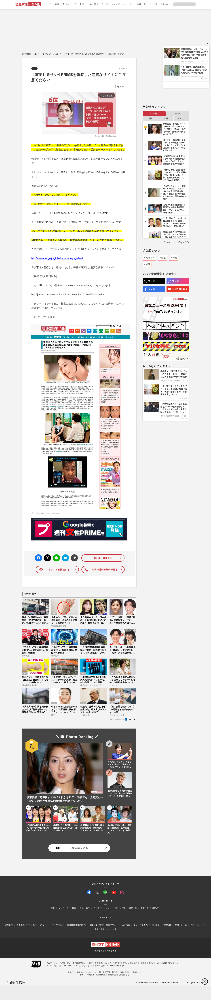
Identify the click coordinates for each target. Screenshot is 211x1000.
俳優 (175, 257)
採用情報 (167, 925)
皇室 (82, 4)
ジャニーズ (63, 908)
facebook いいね (38, 557)
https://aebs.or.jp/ (117, 966)
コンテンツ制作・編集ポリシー (104, 925)
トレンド (115, 4)
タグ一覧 (153, 4)
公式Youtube (179, 289)
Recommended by (117, 719)
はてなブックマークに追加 (65, 557)
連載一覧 (141, 4)
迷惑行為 (150, 257)
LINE (55, 555)
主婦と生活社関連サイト (106, 950)
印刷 (122, 86)
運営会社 (9, 925)
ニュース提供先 (140, 925)
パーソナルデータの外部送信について (69, 925)
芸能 (57, 4)
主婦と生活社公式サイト (106, 929)
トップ (47, 4)
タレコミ (155, 925)
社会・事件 (93, 4)
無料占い (164, 4)
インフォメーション (50, 54)
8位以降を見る (79, 848)
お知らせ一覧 (181, 925)
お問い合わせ (196, 925)
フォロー (153, 281)
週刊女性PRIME (29, 54)
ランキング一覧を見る (175, 242)
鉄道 (163, 257)
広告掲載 (126, 925)
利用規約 (21, 925)
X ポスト (47, 557)
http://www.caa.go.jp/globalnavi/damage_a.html (57, 258)
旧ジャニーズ (69, 4)
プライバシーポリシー (38, 925)
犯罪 (148, 264)
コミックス (128, 4)
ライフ (105, 4)
